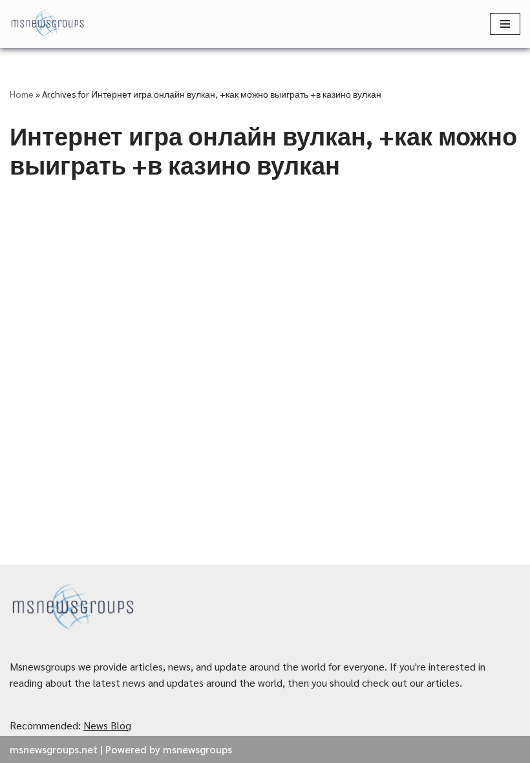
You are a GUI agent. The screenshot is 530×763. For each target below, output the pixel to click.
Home (22, 94)
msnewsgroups (197, 749)
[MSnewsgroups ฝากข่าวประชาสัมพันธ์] (48, 24)
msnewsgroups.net (54, 749)
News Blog (107, 725)
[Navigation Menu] (505, 24)
